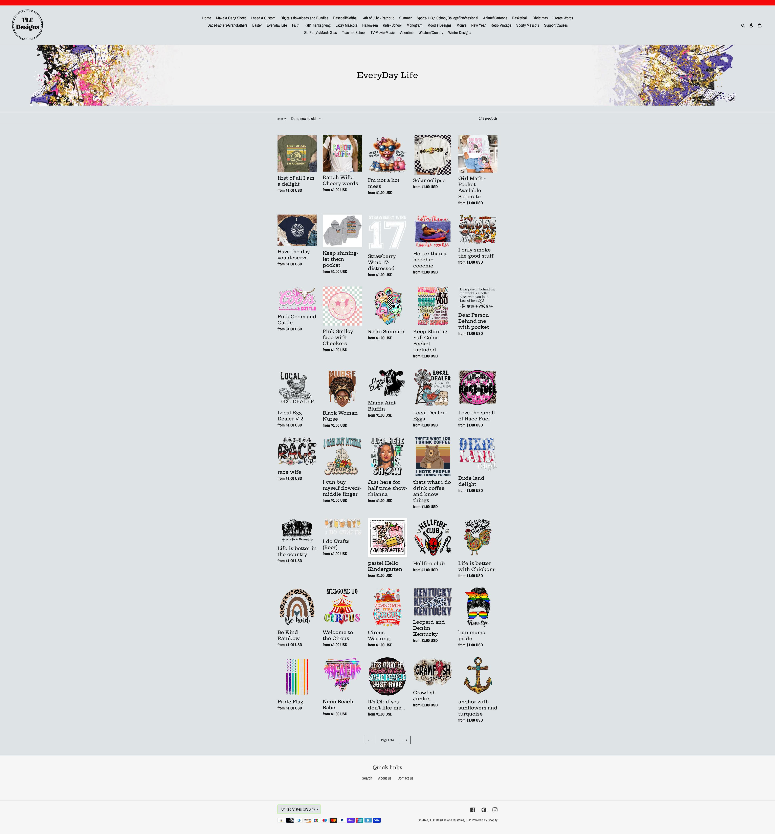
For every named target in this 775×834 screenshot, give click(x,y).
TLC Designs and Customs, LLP (450, 820)
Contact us (405, 778)
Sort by (282, 119)
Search (367, 778)
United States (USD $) (298, 809)
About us (384, 778)
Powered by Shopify (484, 820)
